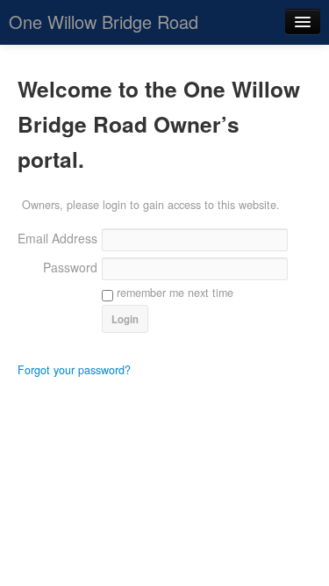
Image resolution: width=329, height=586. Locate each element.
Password (70, 267)
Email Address (57, 238)
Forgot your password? (74, 370)
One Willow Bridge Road (103, 21)
